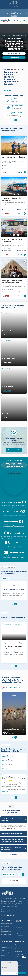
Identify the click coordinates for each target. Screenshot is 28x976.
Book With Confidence (14, 460)
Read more (5, 578)
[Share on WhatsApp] (23, 732)
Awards (3, 950)
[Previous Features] (12, 120)
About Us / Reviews (5, 945)
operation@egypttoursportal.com (10, 910)
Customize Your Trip (14, 53)
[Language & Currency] (18, 20)
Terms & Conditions (20, 949)
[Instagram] (5, 915)
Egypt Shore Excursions (6, 931)
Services (3, 955)
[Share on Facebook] (23, 726)
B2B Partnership (19, 935)
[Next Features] (15, 120)
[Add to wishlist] (25, 138)
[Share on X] (23, 729)
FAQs (17, 933)
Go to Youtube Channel (11, 687)
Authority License (19, 954)
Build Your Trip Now (15, 450)
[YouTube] (8, 915)
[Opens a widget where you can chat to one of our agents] (9, 968)
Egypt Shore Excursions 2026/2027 (17, 35)
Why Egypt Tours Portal (6, 947)
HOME (4, 35)
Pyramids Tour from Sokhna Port (13, 157)
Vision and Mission (5, 953)
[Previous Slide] (12, 666)
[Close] (26, 13)
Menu (24, 20)
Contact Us (18, 925)
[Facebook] (2, 915)
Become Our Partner (8, 874)
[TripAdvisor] (11, 915)
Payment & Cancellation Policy (21, 945)
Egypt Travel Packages (6, 923)
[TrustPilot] (14, 915)
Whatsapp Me (15, 57)
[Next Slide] (16, 666)
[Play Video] (14, 714)
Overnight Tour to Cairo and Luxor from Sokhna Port (12, 282)
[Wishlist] (15, 20)
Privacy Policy (18, 951)
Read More (7, 90)
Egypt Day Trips (4, 929)
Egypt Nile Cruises (5, 926)
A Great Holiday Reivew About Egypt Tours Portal (11, 729)
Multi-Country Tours (6, 934)
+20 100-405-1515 (6, 912)
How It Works (19, 927)
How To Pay (18, 930)
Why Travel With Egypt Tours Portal (14, 465)
